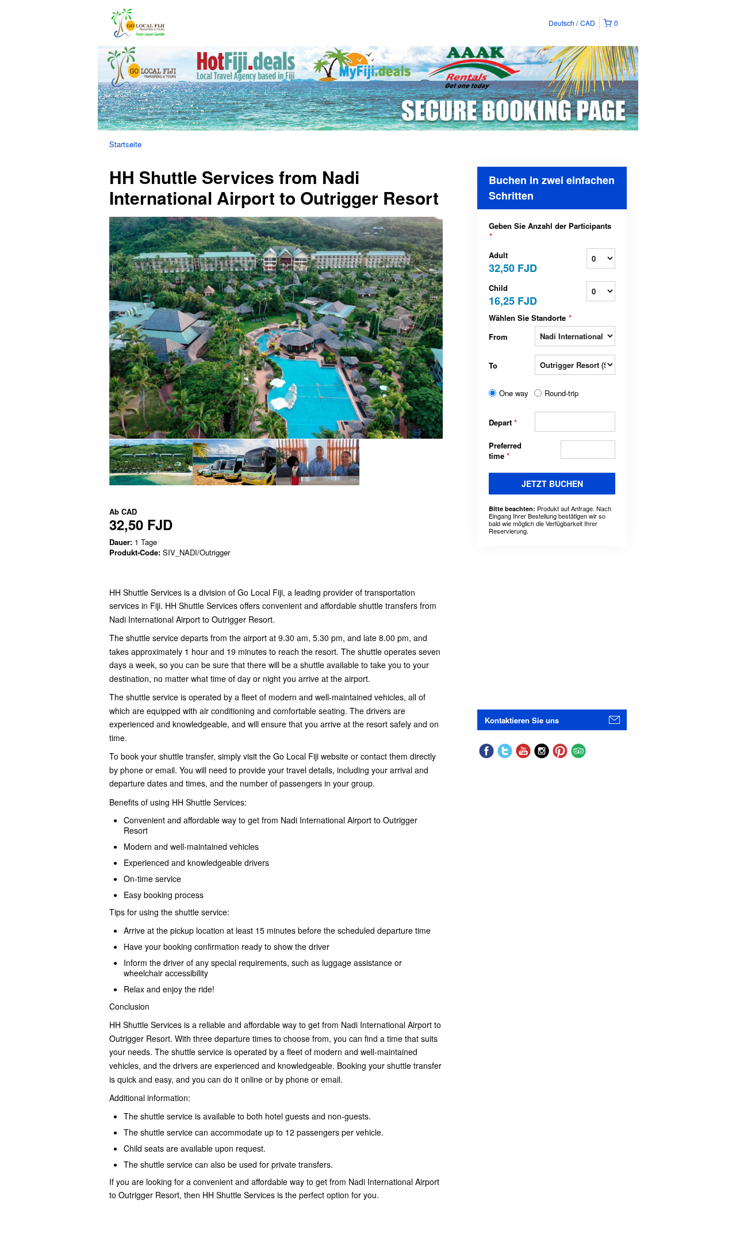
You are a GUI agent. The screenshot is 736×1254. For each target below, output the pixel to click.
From (498, 336)
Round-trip (561, 393)
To (493, 365)
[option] (151, 462)
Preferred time (505, 450)
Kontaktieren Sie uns (522, 720)
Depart (503, 422)
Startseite (125, 144)
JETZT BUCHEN (552, 483)
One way (513, 393)
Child (512, 294)
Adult (512, 261)
